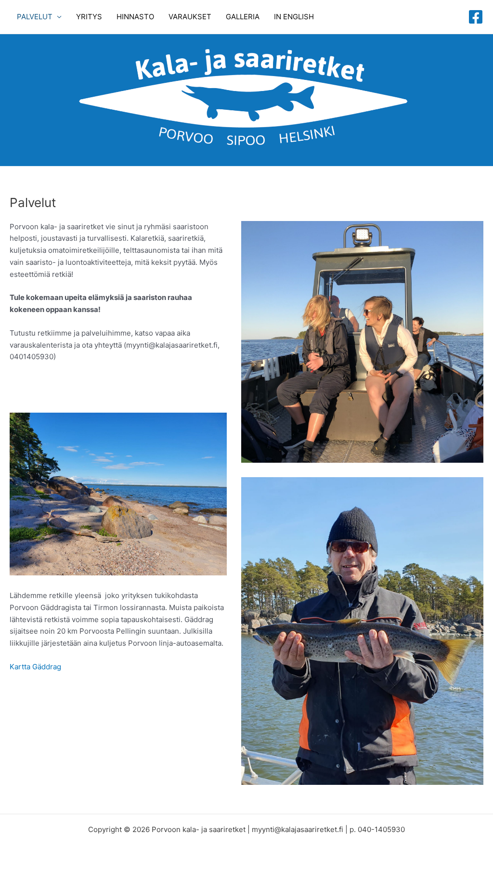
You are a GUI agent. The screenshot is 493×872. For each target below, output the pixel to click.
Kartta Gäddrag (35, 666)
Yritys (89, 16)
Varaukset (190, 16)
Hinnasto (135, 16)
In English (294, 16)
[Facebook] (475, 17)
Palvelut (34, 16)
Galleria (242, 16)
